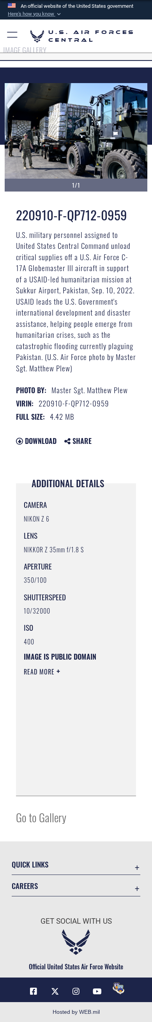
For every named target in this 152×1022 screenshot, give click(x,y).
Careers (25, 885)
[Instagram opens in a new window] (76, 991)
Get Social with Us (76, 921)
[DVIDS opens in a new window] (118, 988)
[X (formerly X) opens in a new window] (55, 991)
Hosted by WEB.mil (76, 1012)
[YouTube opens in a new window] (97, 991)
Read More (40, 671)
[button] (35, 14)
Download (40, 441)
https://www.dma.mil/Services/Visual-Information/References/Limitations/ (71, 781)
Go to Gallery (41, 817)
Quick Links (30, 864)
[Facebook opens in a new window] (33, 991)
